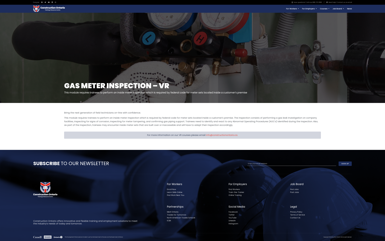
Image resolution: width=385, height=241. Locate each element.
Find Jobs (294, 189)
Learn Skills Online (174, 192)
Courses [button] (324, 8)
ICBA (169, 220)
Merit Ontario (172, 212)
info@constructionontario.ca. (222, 135)
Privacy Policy (296, 212)
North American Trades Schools (181, 217)
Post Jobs (294, 192)
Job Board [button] (337, 8)
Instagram (233, 223)
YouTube (232, 217)
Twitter (232, 215)
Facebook (233, 212)
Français (36, 2)
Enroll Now (171, 189)
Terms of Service (297, 215)
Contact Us (295, 217)
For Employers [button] (308, 8)
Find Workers (234, 189)
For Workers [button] (291, 8)
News (349, 8)
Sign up (345, 164)
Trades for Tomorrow (176, 215)
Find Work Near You (175, 195)
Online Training (235, 195)
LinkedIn (232, 220)
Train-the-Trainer (236, 192)
